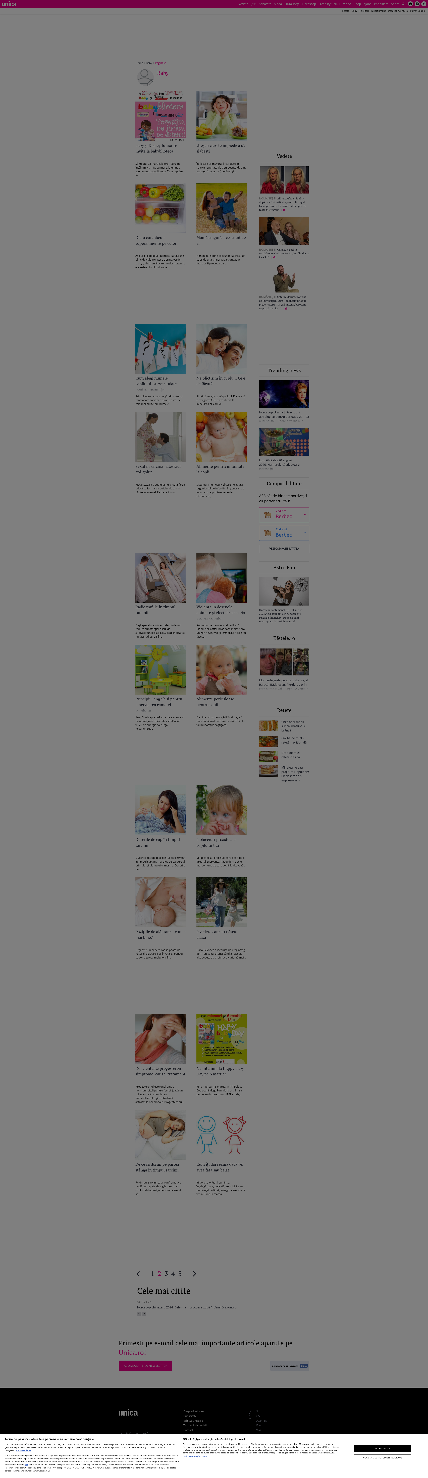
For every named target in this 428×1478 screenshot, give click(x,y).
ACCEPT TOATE (382, 1448)
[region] (214, 1456)
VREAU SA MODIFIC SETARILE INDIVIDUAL (382, 1457)
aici (26, 1464)
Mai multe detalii (23, 1450)
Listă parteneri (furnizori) (195, 1456)
